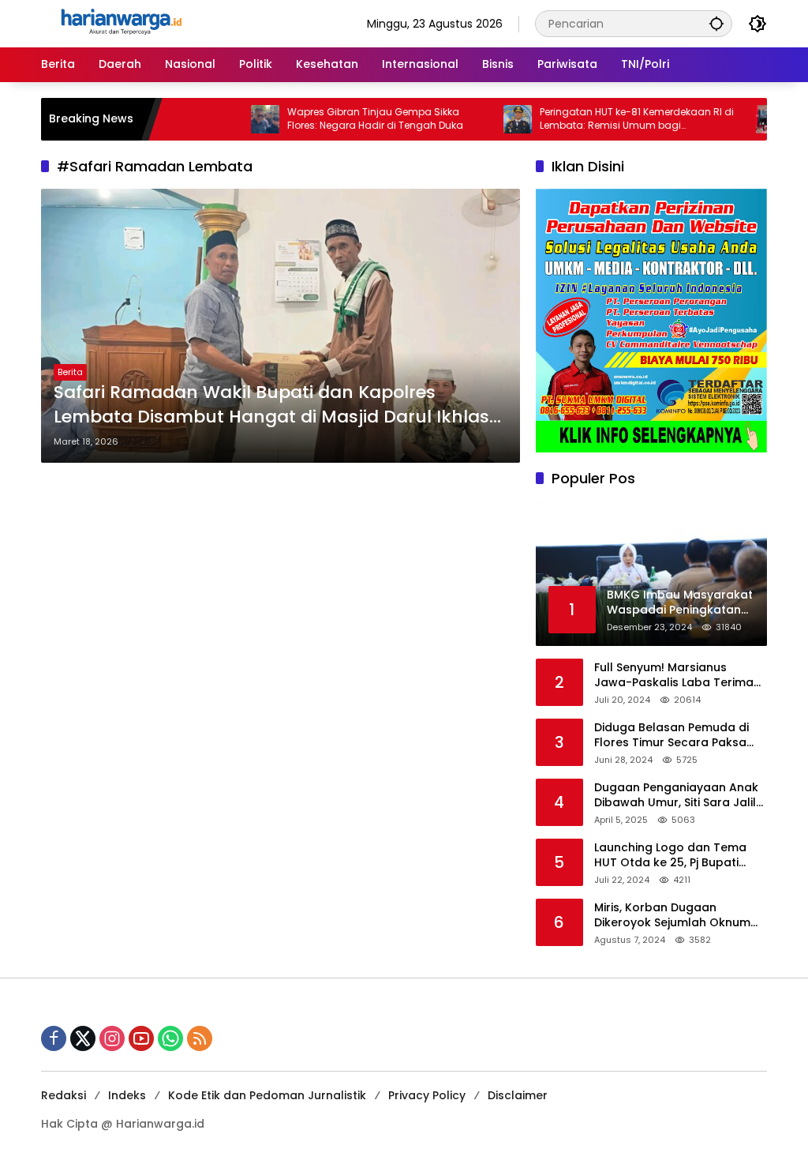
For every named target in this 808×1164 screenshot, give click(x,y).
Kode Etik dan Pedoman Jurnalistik (267, 1095)
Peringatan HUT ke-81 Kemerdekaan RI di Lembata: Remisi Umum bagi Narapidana (608, 119)
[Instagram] (112, 1038)
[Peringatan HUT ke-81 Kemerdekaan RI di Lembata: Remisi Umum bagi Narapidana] (488, 119)
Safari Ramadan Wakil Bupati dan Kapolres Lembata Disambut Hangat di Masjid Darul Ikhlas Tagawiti (271, 405)
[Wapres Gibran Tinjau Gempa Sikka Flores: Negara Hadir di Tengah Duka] (236, 119)
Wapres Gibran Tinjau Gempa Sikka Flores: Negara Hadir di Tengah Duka (346, 119)
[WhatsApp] (170, 1038)
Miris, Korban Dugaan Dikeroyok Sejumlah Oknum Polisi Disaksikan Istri (672, 915)
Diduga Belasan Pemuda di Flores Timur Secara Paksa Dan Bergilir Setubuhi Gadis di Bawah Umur (678, 735)
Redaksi (63, 1095)
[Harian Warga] (120, 23)
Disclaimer (518, 1095)
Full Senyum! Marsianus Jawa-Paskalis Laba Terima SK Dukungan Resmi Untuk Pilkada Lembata (674, 675)
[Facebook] (53, 1038)
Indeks (127, 1095)
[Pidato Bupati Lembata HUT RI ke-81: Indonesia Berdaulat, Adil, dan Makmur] (741, 119)
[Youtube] (141, 1038)
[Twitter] (82, 1038)
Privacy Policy (427, 1095)
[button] (716, 23)
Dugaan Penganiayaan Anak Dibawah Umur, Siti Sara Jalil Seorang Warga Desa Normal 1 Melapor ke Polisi (679, 795)
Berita (70, 372)
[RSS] (199, 1038)
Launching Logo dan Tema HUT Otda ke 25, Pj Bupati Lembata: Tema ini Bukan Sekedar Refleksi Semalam (670, 855)
